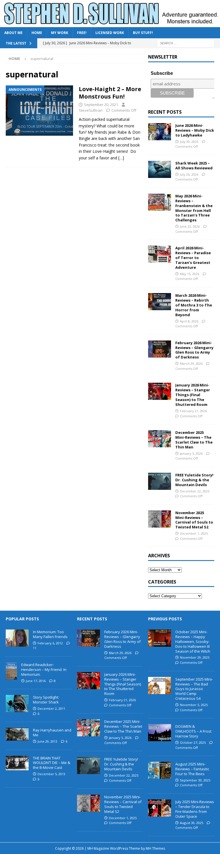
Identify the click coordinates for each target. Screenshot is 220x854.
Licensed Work (109, 32)
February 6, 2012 (50, 643)
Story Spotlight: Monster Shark (46, 700)
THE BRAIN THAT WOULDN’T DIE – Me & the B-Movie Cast (51, 762)
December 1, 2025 (194, 533)
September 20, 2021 (101, 104)
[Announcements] (39, 110)
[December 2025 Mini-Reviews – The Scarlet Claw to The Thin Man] (159, 438)
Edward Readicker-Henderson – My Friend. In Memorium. (43, 669)
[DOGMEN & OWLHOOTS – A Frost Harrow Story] (159, 732)
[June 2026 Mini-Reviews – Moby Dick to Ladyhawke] (159, 131)
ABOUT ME (13, 32)
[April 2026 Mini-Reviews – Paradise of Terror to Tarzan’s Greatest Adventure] (159, 254)
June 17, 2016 (36, 681)
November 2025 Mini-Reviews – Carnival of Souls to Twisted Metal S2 (194, 520)
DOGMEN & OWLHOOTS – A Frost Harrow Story (193, 731)
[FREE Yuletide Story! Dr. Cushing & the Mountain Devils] (159, 481)
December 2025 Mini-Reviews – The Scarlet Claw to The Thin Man (194, 440)
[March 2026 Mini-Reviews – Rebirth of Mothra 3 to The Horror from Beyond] (159, 301)
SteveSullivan (91, 110)
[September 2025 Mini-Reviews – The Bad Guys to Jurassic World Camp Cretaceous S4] (159, 685)
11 (34, 648)
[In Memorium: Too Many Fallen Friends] (17, 638)
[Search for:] (185, 43)
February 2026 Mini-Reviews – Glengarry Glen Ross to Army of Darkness (194, 350)
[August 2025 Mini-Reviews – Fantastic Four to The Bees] (159, 770)
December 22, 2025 (194, 491)
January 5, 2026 (191, 453)
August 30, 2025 (191, 823)
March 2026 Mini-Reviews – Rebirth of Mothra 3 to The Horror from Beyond (193, 305)
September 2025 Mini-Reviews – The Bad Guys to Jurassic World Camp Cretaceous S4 (194, 689)
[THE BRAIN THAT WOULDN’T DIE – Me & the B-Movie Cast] (17, 763)
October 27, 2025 (193, 742)
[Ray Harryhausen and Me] (17, 734)
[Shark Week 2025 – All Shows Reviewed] (159, 169)
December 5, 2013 (51, 774)
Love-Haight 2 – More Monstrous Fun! (110, 92)
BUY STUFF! (143, 32)
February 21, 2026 (193, 411)
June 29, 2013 (47, 741)
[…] (121, 158)
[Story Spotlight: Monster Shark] (17, 703)
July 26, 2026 (189, 174)
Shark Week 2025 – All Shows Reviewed (194, 166)
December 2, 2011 (51, 708)
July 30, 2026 (189, 141)
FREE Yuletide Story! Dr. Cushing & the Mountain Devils (194, 479)
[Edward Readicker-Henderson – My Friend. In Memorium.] (11, 670)
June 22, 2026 (190, 226)
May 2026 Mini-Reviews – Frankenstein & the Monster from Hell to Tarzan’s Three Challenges (194, 207)
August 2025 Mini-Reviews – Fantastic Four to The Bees (192, 768)
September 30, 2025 (195, 780)
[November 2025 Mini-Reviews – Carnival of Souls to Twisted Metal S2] (159, 519)
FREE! (82, 32)
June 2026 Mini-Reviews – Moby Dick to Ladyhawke (194, 130)
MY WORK (59, 32)
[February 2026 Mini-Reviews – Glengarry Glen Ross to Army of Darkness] (159, 349)
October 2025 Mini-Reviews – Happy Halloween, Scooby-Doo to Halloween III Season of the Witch (192, 641)
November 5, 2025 (194, 705)
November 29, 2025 (194, 657)
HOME (37, 32)
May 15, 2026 (189, 274)
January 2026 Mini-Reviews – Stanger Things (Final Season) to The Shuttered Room (192, 394)
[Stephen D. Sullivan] (110, 24)
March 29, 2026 (191, 363)
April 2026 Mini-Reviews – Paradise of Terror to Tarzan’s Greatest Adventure (193, 257)
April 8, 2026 (189, 321)
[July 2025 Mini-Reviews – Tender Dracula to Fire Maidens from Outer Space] (159, 808)
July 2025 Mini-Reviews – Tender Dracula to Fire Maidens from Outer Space (194, 809)
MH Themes (155, 848)
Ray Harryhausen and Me (52, 732)
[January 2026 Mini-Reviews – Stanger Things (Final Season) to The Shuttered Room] (159, 391)
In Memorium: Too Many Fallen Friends (50, 634)
